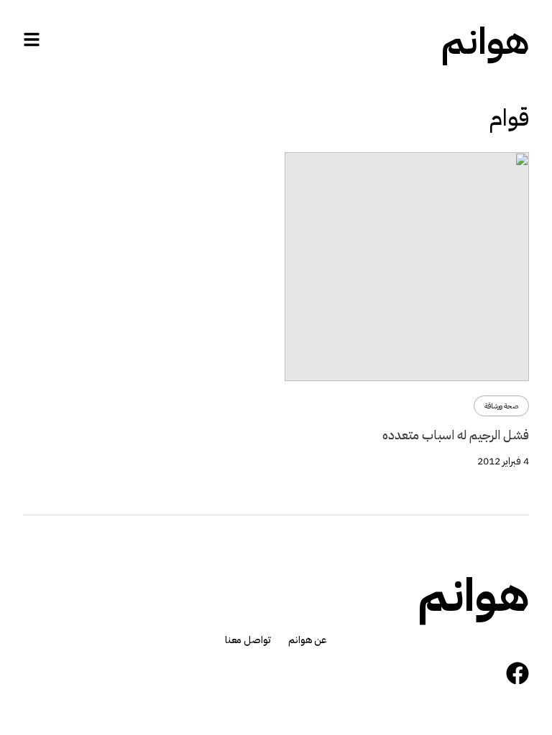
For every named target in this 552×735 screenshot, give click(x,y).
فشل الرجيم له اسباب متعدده (455, 434)
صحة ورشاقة (501, 406)
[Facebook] (517, 673)
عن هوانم (307, 640)
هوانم (485, 42)
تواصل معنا (248, 640)
